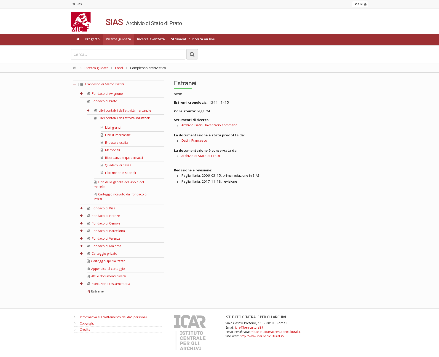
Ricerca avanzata (151, 39)
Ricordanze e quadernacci (123, 157)
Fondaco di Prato (104, 101)
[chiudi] (81, 101)
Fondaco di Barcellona (108, 231)
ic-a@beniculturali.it (249, 327)
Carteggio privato (104, 253)
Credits (84, 329)
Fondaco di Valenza (105, 238)
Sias (79, 4)
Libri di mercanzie (117, 135)
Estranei (97, 291)
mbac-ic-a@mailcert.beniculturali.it (276, 332)
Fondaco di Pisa (103, 208)
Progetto (92, 39)
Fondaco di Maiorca (106, 246)
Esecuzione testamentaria (110, 283)
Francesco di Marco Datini (104, 84)
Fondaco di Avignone (107, 93)
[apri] (81, 93)
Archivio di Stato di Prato (200, 155)
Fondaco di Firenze (105, 216)
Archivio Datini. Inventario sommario (209, 125)
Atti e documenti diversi (108, 276)
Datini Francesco (194, 140)
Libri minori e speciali (120, 172)
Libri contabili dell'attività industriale (124, 118)
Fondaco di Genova (105, 223)
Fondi (119, 67)
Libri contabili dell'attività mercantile (124, 110)
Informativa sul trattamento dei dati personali (113, 317)
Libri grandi (112, 127)
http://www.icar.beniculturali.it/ (262, 336)
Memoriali (112, 150)
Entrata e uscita (116, 142)
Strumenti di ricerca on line (193, 39)
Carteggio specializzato (108, 261)
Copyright (86, 323)
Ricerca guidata (118, 39)
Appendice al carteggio (107, 268)
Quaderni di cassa (117, 165)
